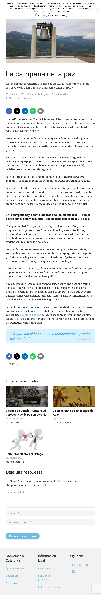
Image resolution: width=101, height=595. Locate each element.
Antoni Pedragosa (39, 94)
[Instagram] (86, 565)
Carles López (12, 422)
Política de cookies (49, 587)
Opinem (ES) (62, 94)
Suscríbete (12, 575)
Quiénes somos (15, 568)
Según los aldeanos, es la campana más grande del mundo (50, 336)
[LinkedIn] (73, 571)
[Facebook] (73, 565)
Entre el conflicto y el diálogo (24, 454)
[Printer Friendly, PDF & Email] (13, 365)
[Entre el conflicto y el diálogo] (27, 439)
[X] (80, 565)
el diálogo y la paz (30, 314)
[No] (97, 9)
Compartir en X (83, 339)
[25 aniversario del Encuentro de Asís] (74, 396)
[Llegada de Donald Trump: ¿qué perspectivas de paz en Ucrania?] (27, 396)
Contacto (11, 583)
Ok (38, 15)
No (44, 15)
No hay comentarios (20, 98)
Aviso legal (44, 568)
